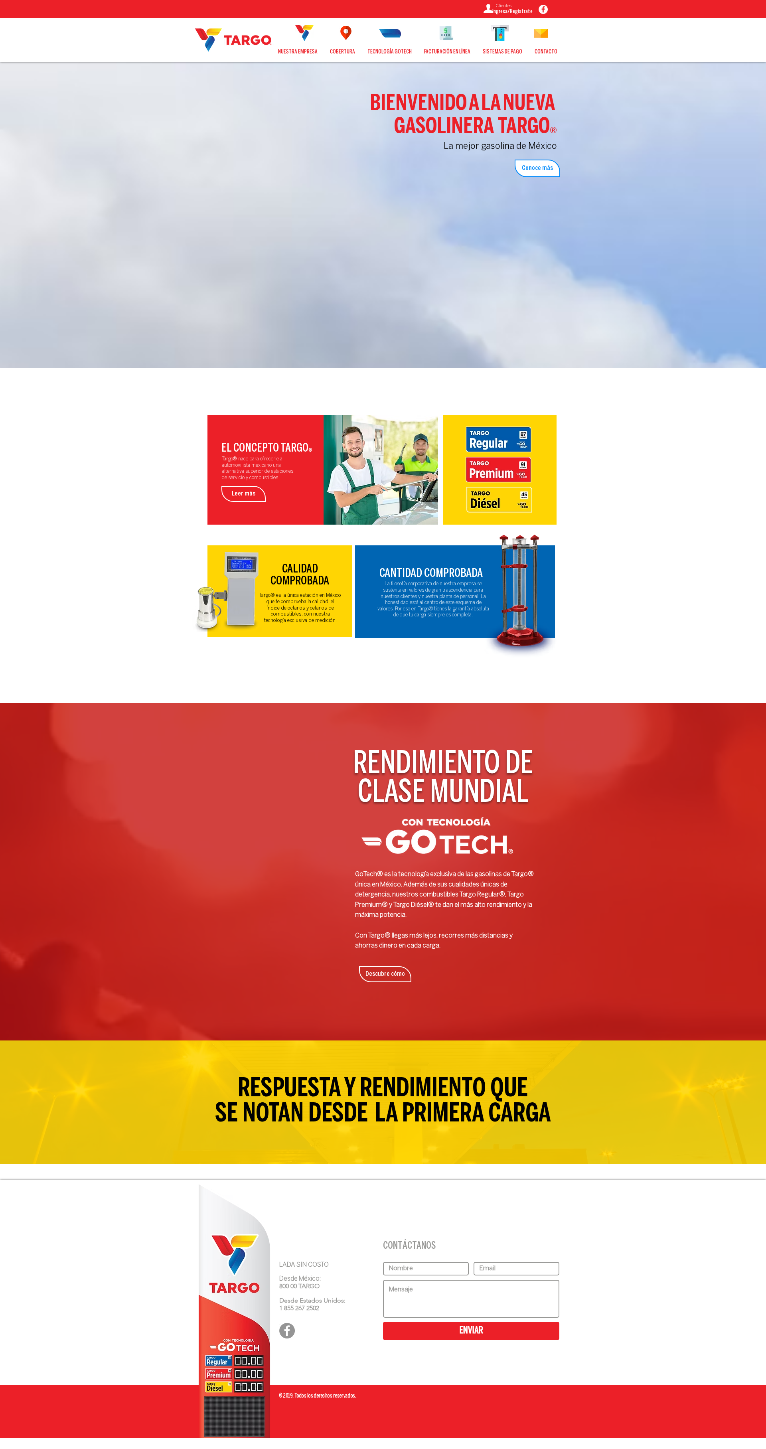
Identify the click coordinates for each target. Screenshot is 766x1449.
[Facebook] (287, 1330)
